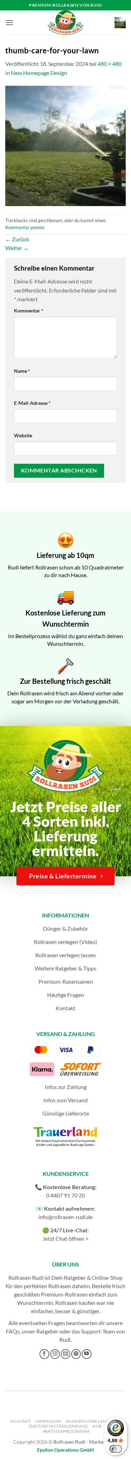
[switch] (115, 1449)
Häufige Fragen (65, 994)
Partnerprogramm (66, 1431)
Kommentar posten (24, 227)
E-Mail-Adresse (32, 403)
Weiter (17, 247)
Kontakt (65, 1008)
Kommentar (28, 310)
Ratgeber (47, 1331)
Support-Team (98, 1331)
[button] (9, 22)
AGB (97, 1426)
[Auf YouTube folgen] (87, 1354)
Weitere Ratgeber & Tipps (65, 968)
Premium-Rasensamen (65, 981)
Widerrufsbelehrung (92, 1421)
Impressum (48, 1421)
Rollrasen (59, 1286)
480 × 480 (109, 63)
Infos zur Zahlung (66, 1086)
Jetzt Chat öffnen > (65, 1238)
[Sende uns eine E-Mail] (66, 1354)
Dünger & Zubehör (65, 928)
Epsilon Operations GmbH (65, 1450)
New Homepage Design (39, 72)
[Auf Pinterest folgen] (76, 1354)
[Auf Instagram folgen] (55, 1354)
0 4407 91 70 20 (65, 1195)
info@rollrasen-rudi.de (65, 1217)
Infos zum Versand (65, 1100)
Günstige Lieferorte (65, 1113)
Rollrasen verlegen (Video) (65, 941)
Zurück (17, 239)
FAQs (13, 1331)
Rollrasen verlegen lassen (65, 955)
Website (23, 435)
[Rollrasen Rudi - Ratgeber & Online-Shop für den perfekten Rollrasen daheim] (66, 22)
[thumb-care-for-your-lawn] (65, 145)
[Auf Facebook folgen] (44, 1354)
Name (22, 371)
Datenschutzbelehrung (58, 1426)
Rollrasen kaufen (75, 1302)
